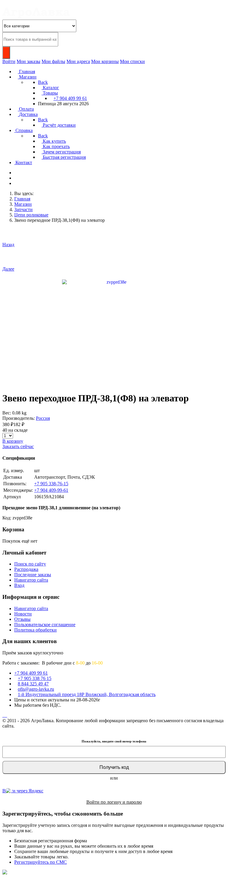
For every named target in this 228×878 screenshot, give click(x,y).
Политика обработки (35, 629)
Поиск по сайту (30, 563)
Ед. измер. (13, 470)
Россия (43, 418)
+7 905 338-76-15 (51, 483)
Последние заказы (32, 574)
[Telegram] (4, 715)
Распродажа (26, 569)
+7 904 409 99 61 (70, 98)
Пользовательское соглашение (44, 624)
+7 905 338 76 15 (34, 678)
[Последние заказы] (16, 177)
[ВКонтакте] (3, 715)
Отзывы (22, 619)
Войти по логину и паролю (114, 802)
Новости (23, 613)
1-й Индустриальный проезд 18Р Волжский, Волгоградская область (87, 694)
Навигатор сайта (31, 579)
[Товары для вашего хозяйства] (36, 16)
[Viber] (6, 715)
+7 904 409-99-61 (51, 490)
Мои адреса (78, 61)
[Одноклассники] (5, 715)
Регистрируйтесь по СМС (40, 862)
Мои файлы (53, 61)
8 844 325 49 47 (33, 683)
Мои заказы (28, 61)
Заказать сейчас (18, 446)
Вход (19, 585)
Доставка (12, 477)
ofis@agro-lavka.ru (36, 689)
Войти (8, 61)
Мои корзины (105, 61)
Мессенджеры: (18, 490)
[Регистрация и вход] (16, 183)
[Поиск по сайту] (16, 172)
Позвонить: (14, 483)
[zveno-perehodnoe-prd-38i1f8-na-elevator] (114, 331)
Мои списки (132, 61)
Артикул (12, 496)
